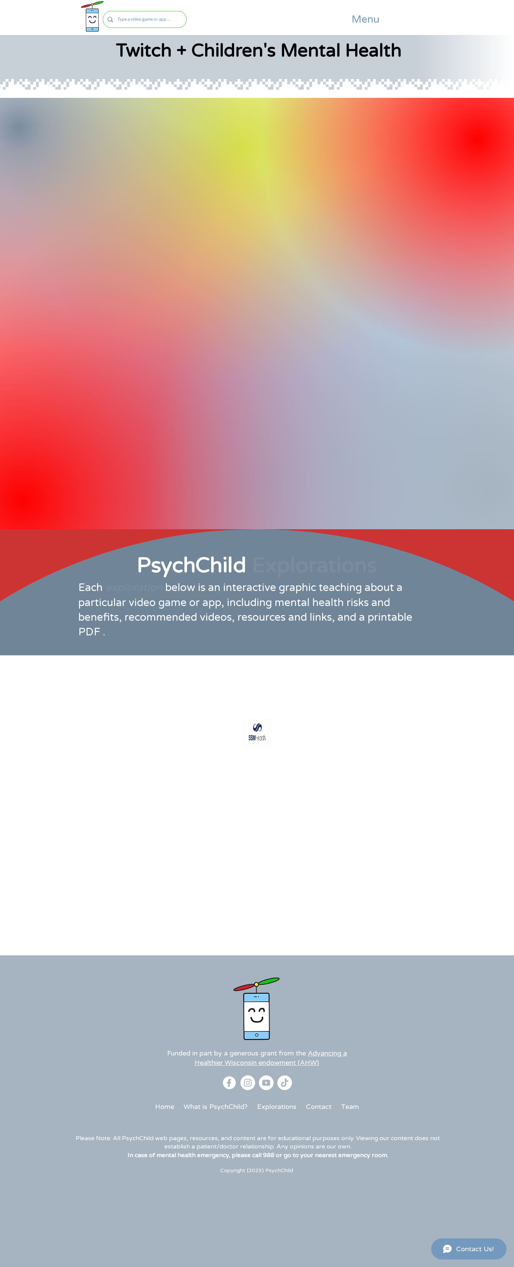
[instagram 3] (247, 1082)
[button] (365, 19)
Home (164, 1107)
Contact (319, 1107)
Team (350, 1107)
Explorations (277, 1107)
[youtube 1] (266, 1082)
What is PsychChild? (216, 1107)
